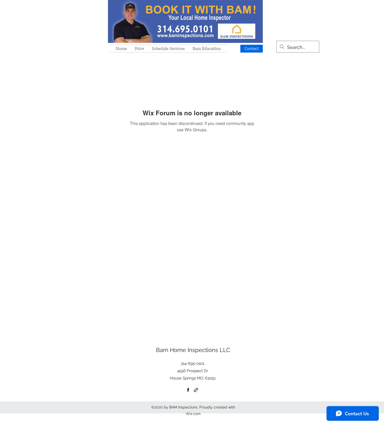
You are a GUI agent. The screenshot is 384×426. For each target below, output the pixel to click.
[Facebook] (188, 390)
